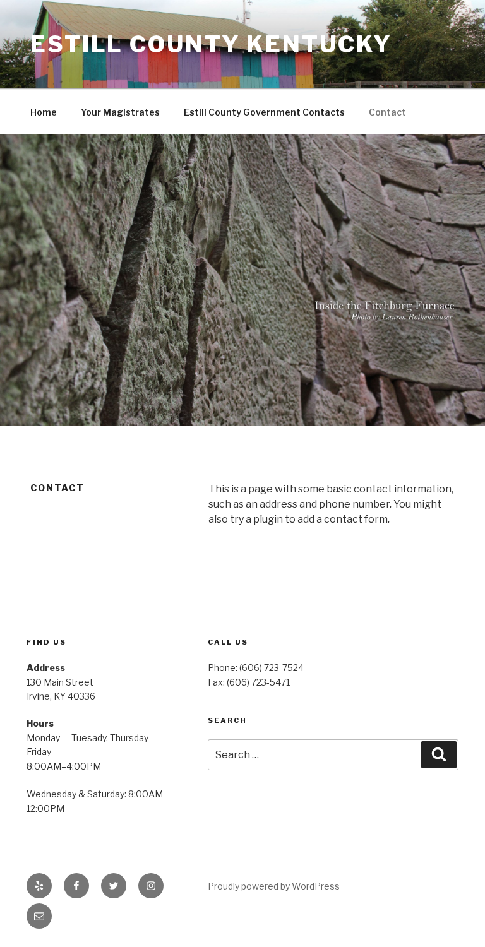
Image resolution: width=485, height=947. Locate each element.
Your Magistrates (120, 112)
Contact (387, 112)
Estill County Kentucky (211, 44)
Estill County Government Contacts (264, 112)
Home (43, 112)
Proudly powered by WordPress (274, 886)
